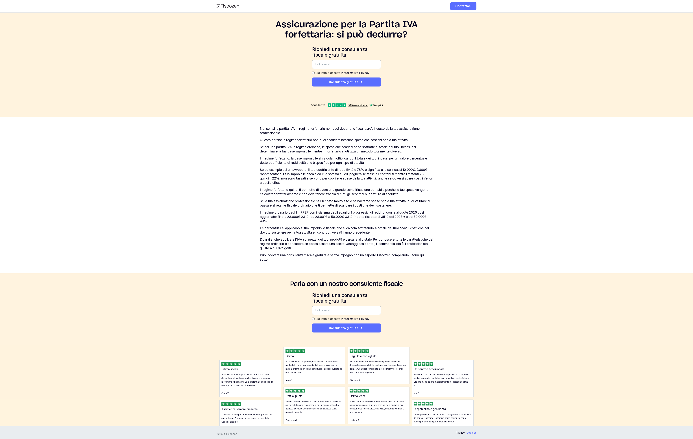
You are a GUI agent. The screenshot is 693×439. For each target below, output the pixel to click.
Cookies (471, 432)
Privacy (460, 432)
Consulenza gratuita (343, 82)
